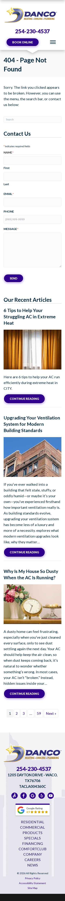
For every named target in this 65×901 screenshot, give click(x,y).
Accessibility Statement (32, 883)
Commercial (32, 827)
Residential (32, 822)
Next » (51, 713)
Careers (33, 859)
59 (39, 713)
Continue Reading (27, 398)
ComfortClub (32, 849)
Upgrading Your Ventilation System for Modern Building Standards (32, 424)
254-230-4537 (32, 31)
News (32, 865)
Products (32, 832)
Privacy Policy (32, 878)
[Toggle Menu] (53, 42)
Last (6, 184)
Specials (32, 838)
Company (32, 854)
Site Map (33, 887)
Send (13, 278)
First (7, 168)
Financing (32, 843)
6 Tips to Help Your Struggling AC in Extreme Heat (30, 317)
